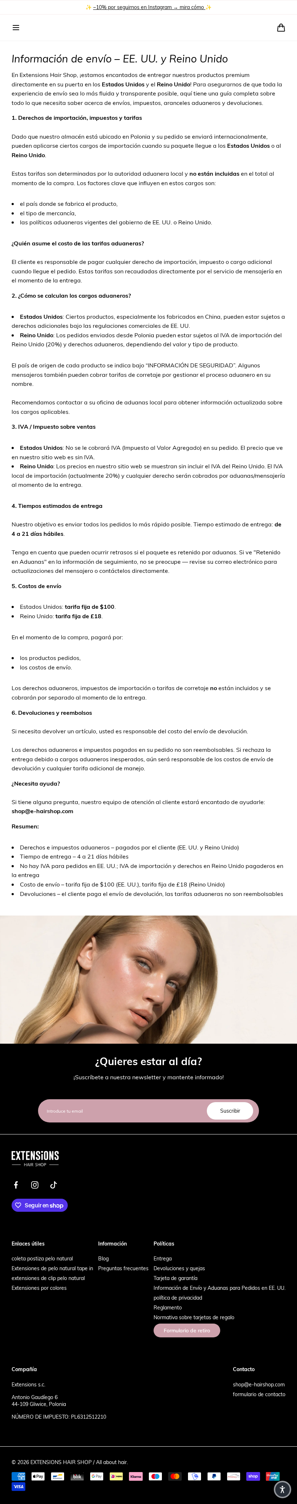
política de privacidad (178, 1297)
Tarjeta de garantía (175, 1278)
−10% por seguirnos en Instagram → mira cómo (149, 7)
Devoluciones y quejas (179, 1268)
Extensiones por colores (39, 1287)
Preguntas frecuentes (123, 1268)
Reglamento (168, 1307)
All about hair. (112, 1462)
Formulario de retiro (187, 1330)
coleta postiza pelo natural (42, 1258)
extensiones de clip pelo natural (48, 1278)
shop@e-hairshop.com (259, 1384)
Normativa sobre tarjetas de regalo (194, 1317)
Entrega (163, 1258)
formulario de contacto (259, 1394)
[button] (16, 27)
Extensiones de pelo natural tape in (52, 1268)
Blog (103, 1258)
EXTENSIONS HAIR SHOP (61, 1462)
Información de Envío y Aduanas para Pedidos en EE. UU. (219, 1287)
